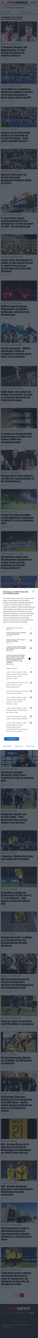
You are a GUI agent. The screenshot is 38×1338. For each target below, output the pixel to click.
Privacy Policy (30, 746)
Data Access (19, 746)
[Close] (34, 592)
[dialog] (19, 669)
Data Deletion (7, 746)
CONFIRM (11, 739)
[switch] (30, 633)
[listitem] (19, 628)
